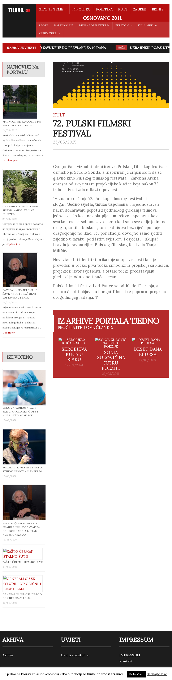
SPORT (43, 25)
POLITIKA (104, 9)
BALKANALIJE (63, 25)
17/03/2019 (147, 360)
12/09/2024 (74, 365)
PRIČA (118, 47)
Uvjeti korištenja (75, 655)
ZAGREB (139, 9)
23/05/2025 (65, 142)
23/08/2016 (111, 374)
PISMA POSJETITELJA (94, 25)
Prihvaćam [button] (136, 674)
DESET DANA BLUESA (147, 351)
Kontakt (126, 661)
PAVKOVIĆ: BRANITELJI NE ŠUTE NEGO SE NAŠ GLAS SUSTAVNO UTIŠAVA (20, 293)
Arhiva (8, 655)
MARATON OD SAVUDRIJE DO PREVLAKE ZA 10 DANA (59, 47)
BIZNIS (157, 9)
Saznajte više (157, 674)
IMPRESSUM (129, 655)
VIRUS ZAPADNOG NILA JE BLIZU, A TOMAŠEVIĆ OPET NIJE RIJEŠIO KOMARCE (20, 411)
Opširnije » (10, 160)
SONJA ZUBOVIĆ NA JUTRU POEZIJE (111, 360)
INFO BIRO (81, 9)
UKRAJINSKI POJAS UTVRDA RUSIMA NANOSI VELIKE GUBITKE (21, 210)
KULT (123, 9)
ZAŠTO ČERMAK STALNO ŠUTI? (23, 562)
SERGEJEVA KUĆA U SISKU (74, 354)
